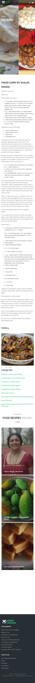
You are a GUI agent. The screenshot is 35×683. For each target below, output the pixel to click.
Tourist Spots (5, 666)
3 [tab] (10, 367)
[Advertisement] (17, 56)
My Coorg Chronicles (6, 644)
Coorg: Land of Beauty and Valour (10, 640)
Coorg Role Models (6, 647)
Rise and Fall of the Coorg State (10, 630)
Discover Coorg (5, 637)
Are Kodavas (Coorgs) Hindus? (9, 642)
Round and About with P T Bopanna (11, 649)
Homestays (4, 663)
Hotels (3, 661)
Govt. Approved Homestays (8, 658)
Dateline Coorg (5, 632)
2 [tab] (6, 367)
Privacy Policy (5, 668)
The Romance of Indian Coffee (9, 635)
